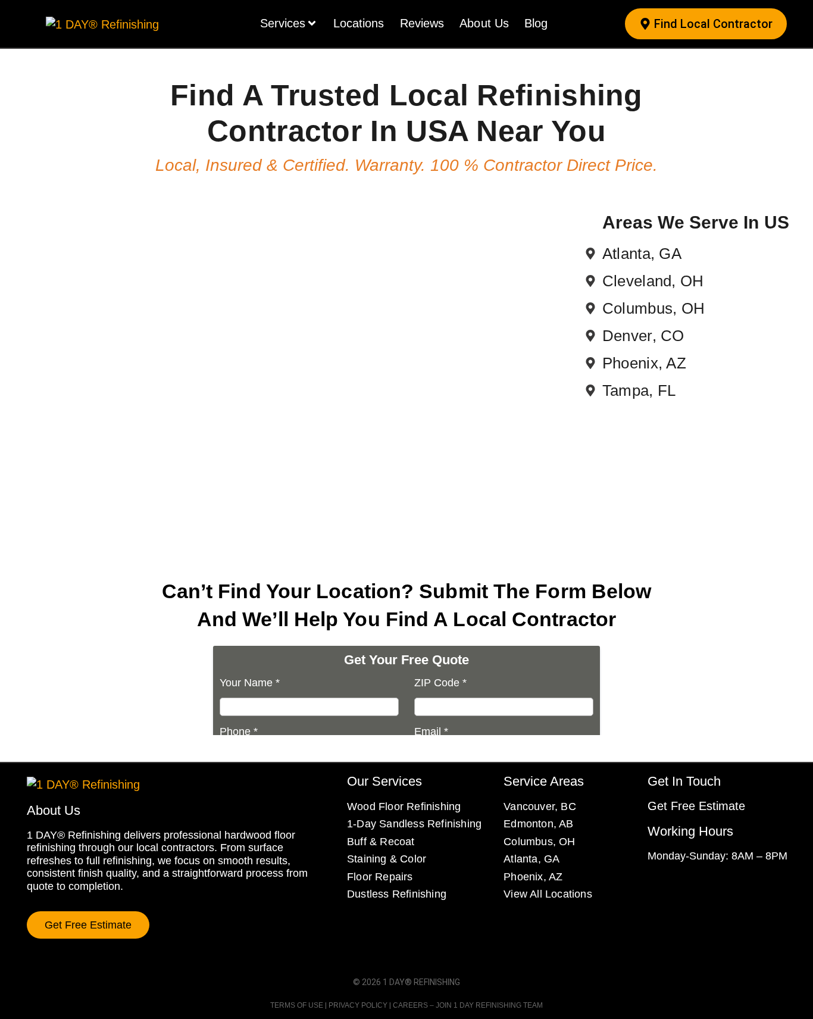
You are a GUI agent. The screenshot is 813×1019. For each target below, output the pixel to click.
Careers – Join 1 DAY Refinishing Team (468, 1005)
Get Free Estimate (696, 805)
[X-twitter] (696, 887)
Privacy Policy (358, 1005)
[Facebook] (653, 887)
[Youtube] (718, 887)
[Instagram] (675, 887)
